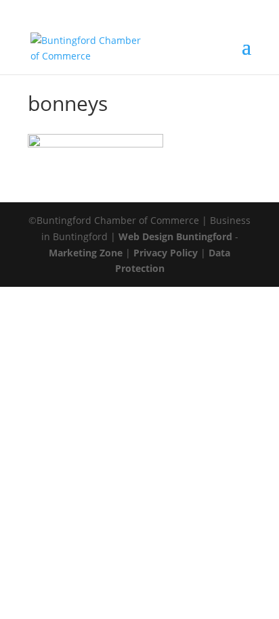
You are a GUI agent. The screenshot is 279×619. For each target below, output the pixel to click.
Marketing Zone (86, 252)
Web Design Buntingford (175, 236)
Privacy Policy (165, 252)
